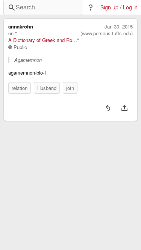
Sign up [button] (109, 7)
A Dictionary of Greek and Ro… (42, 40)
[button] (90, 7)
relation (19, 87)
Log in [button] (130, 7)
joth (70, 87)
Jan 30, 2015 (119, 26)
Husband (46, 87)
